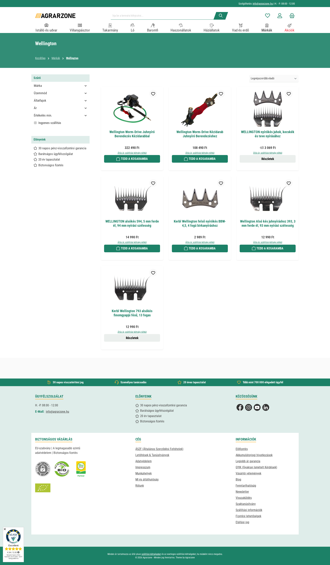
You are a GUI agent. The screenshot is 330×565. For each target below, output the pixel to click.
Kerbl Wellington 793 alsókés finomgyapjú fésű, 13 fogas (132, 313)
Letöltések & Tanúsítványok (152, 455)
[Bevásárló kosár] (291, 16)
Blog (238, 479)
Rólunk (139, 485)
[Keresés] (220, 16)
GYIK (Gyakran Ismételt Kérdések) (256, 467)
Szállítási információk (249, 510)
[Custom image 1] (62, 469)
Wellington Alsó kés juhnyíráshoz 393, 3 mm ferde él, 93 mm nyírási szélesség (267, 223)
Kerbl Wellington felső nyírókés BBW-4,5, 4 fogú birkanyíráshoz (200, 223)
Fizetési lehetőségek (248, 516)
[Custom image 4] (42, 488)
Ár (35, 108)
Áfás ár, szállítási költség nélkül (132, 153)
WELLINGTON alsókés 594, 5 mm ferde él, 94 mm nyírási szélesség (132, 223)
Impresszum (142, 467)
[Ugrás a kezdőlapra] (55, 15)
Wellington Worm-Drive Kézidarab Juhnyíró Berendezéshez (199, 134)
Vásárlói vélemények (248, 473)
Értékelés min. (43, 115)
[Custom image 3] (81, 469)
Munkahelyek (143, 473)
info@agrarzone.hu (263, 3)
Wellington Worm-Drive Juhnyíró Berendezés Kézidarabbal (132, 134)
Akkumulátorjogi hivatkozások (254, 455)
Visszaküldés (244, 498)
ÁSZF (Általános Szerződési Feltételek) (159, 449)
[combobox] (164, 16)
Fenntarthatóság (246, 485)
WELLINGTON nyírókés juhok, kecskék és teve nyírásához (267, 134)
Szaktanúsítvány (246, 504)
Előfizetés (242, 449)
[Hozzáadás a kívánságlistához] (153, 93)
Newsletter (242, 491)
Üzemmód (40, 93)
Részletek (267, 159)
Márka (38, 86)
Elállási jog (242, 522)
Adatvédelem (143, 461)
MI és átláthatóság (147, 479)
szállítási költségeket (151, 554)
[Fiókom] (280, 16)
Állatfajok (40, 100)
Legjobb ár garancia (248, 461)
